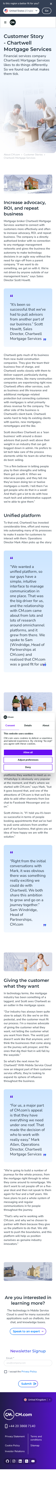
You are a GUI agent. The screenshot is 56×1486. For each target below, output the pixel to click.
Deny (28, 767)
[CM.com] (13, 22)
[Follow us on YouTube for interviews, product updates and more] (33, 1461)
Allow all (28, 752)
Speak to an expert (26, 1331)
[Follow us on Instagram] (14, 1461)
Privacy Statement (15, 1436)
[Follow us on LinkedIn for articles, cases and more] (20, 1461)
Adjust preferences (28, 759)
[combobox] (21, 11)
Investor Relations (15, 1451)
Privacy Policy (29, 1371)
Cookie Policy (12, 1445)
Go (46, 10)
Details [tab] (28, 725)
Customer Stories (33, 154)
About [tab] (45, 725)
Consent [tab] (10, 725)
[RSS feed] (26, 1461)
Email (10, 1358)
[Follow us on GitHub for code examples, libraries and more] (7, 1461)
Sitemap (34, 1445)
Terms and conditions (36, 1438)
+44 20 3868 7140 (22, 1426)
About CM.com (12, 154)
